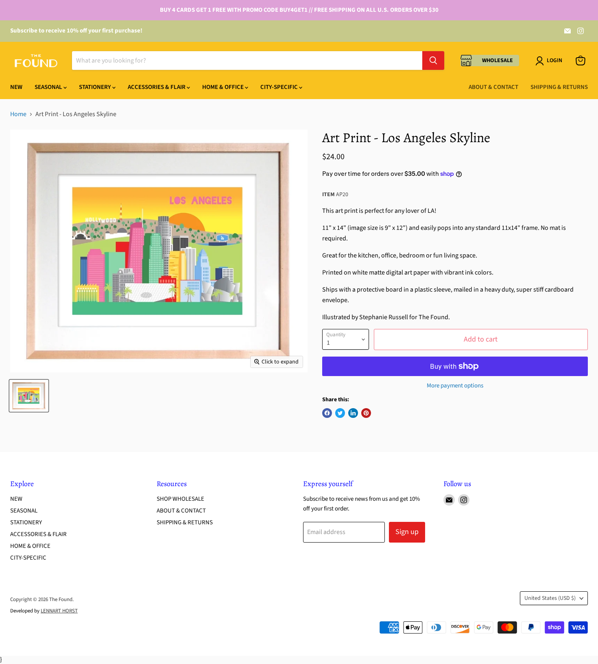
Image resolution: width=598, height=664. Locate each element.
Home (18, 114)
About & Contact (493, 87)
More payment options (455, 385)
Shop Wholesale (180, 499)
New (16, 87)
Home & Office (223, 87)
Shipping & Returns (559, 87)
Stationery (95, 87)
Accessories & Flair (157, 87)
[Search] (433, 60)
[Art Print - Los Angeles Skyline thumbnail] (28, 396)
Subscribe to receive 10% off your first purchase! (76, 30)
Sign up (407, 532)
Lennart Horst (59, 610)
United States (550, 598)
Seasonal (49, 87)
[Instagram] (580, 31)
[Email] (567, 31)
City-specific (279, 87)
